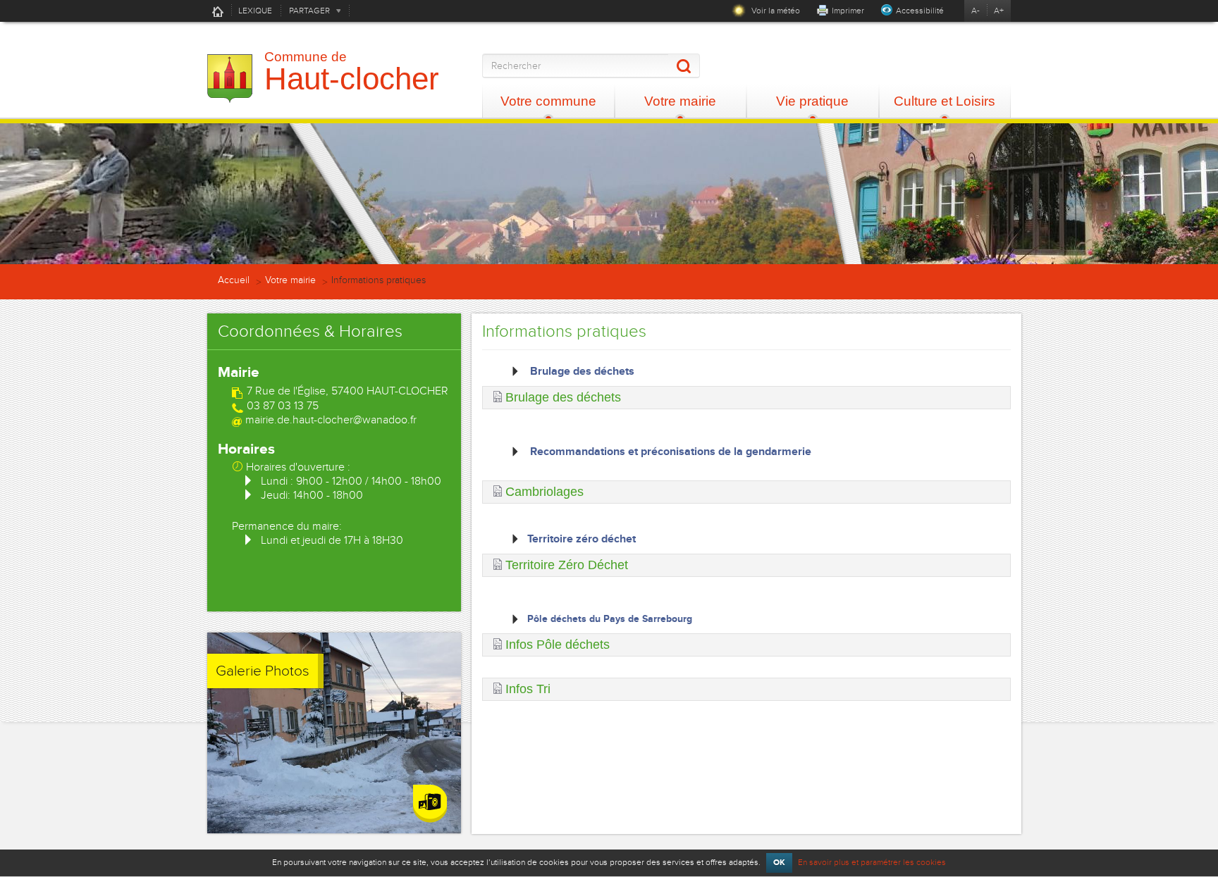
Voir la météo (774, 10)
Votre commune (548, 101)
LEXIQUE (255, 10)
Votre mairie (680, 101)
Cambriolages (544, 492)
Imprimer (848, 10)
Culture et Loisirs (944, 101)
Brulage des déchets (563, 397)
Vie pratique (812, 101)
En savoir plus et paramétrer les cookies (872, 862)
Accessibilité (920, 10)
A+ (999, 10)
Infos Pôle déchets (557, 644)
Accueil (217, 11)
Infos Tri (527, 689)
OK (779, 862)
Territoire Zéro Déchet (566, 565)
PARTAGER (309, 10)
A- (975, 10)
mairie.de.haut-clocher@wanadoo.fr (331, 420)
